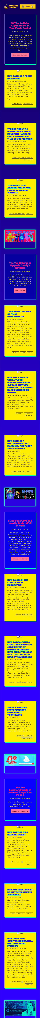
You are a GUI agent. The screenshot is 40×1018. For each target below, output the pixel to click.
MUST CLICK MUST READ (20, 55)
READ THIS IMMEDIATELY (20, 559)
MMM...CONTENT (20, 290)
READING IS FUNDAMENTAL (20, 811)
